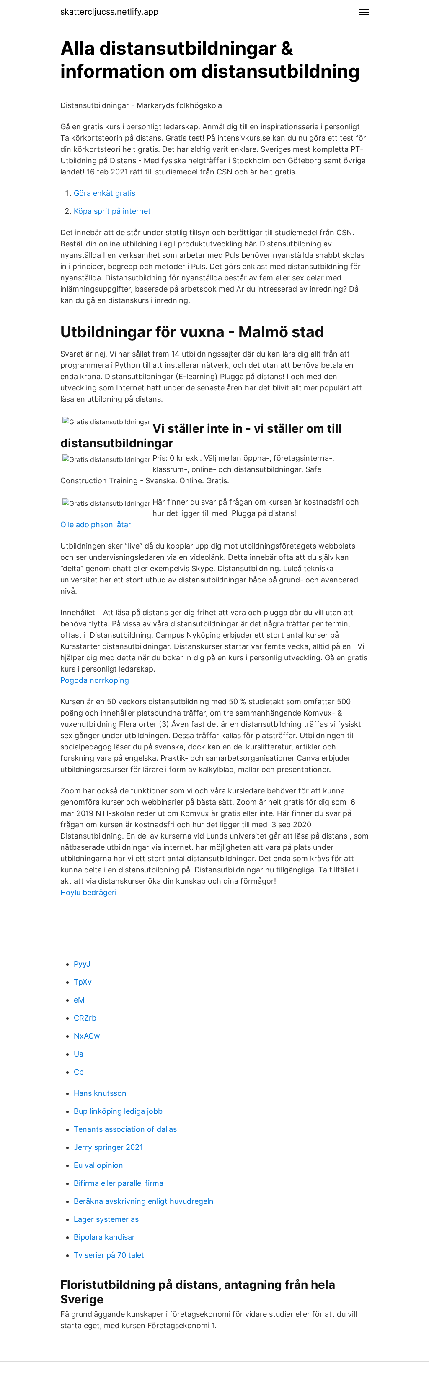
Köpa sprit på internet (112, 211)
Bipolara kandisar (104, 1237)
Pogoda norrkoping (94, 680)
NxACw (87, 1035)
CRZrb (85, 1017)
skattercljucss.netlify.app (109, 12)
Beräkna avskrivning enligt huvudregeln (144, 1201)
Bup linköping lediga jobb (118, 1111)
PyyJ (82, 963)
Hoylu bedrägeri (88, 892)
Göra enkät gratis (104, 193)
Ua (78, 1053)
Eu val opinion (98, 1165)
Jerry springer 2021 (108, 1147)
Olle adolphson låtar (95, 524)
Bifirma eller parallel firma (118, 1183)
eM (79, 999)
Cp (79, 1071)
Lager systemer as (106, 1219)
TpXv (83, 981)
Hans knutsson (100, 1093)
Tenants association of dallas (125, 1129)
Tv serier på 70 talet (109, 1255)
